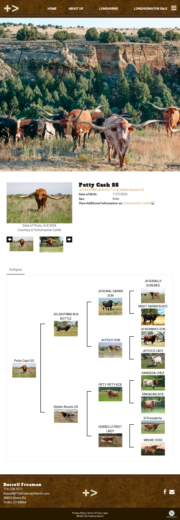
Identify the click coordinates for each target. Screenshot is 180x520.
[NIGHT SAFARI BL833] (153, 316)
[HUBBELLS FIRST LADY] (110, 440)
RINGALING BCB (153, 394)
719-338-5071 (13, 489)
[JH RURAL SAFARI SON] (110, 306)
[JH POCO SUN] (110, 349)
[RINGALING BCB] (153, 404)
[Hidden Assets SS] (66, 415)
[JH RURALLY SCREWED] (153, 295)
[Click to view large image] (39, 202)
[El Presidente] (153, 427)
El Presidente (153, 418)
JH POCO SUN (110, 340)
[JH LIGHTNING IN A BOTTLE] (66, 328)
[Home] (90, 492)
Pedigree (15, 269)
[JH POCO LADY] (153, 360)
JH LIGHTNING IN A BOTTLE (97, 190)
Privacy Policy (79, 513)
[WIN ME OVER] (153, 448)
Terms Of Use (94, 513)
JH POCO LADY (153, 351)
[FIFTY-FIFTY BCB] (110, 393)
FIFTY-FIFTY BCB (110, 384)
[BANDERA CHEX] (153, 382)
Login (105, 513)
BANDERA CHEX (153, 373)
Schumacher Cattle (137, 203)
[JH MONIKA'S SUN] (153, 339)
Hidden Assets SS (132, 190)
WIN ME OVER (153, 440)
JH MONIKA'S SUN (152, 329)
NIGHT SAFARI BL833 (153, 306)
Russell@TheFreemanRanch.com (26, 493)
